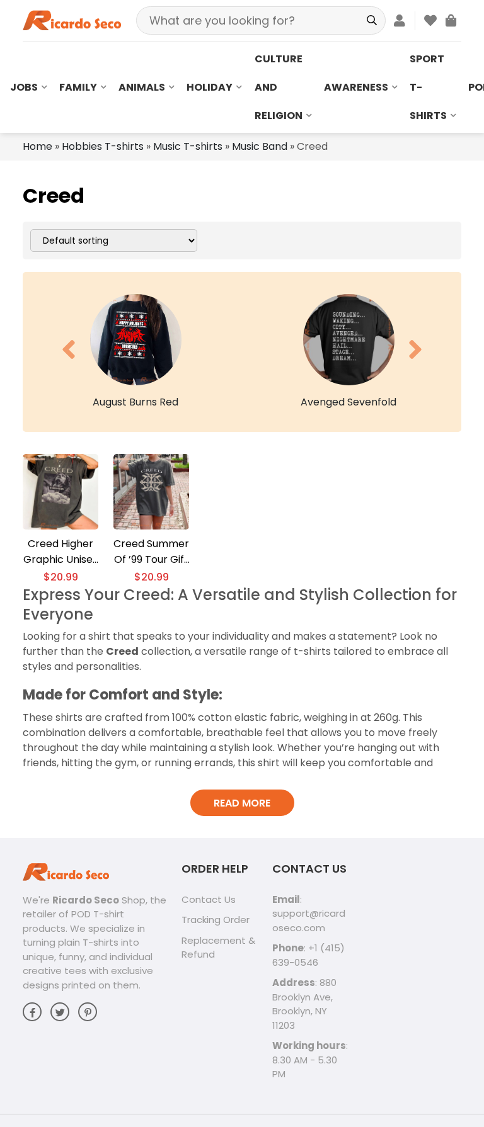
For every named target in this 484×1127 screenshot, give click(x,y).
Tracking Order (216, 919)
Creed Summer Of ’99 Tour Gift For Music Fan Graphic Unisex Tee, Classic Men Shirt (151, 551)
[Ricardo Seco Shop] (72, 20)
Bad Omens (359, 402)
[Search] (371, 20)
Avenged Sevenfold (146, 402)
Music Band (259, 146)
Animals (141, 87)
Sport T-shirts (428, 87)
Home (37, 146)
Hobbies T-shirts (103, 146)
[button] (68, 349)
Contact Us (209, 899)
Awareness (356, 87)
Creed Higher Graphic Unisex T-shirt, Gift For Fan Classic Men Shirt (60, 551)
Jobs (24, 87)
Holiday (210, 87)
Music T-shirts (187, 146)
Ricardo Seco (85, 900)
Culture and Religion (278, 87)
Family (78, 87)
